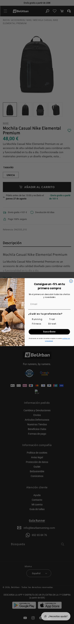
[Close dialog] (71, 281)
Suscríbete (49, 331)
